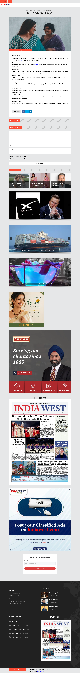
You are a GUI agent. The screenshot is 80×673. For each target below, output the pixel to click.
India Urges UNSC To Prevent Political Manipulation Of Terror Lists (38, 249)
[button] (40, 205)
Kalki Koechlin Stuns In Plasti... (17, 184)
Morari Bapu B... (54, 593)
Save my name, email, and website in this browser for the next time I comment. (18, 158)
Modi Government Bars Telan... (21, 633)
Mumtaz (36, 64)
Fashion (38, 10)
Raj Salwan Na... (54, 606)
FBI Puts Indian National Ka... (21, 629)
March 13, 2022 (25, 50)
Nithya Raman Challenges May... (21, 622)
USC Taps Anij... (53, 599)
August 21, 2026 (54, 595)
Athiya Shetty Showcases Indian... (39, 184)
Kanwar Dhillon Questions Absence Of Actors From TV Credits (38, 283)
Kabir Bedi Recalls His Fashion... (60, 184)
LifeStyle (32, 10)
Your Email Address (30, 561)
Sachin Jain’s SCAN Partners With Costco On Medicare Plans (39, 217)
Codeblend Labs (40, 671)
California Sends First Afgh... (20, 625)
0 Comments (16, 50)
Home (26, 10)
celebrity (21, 60)
